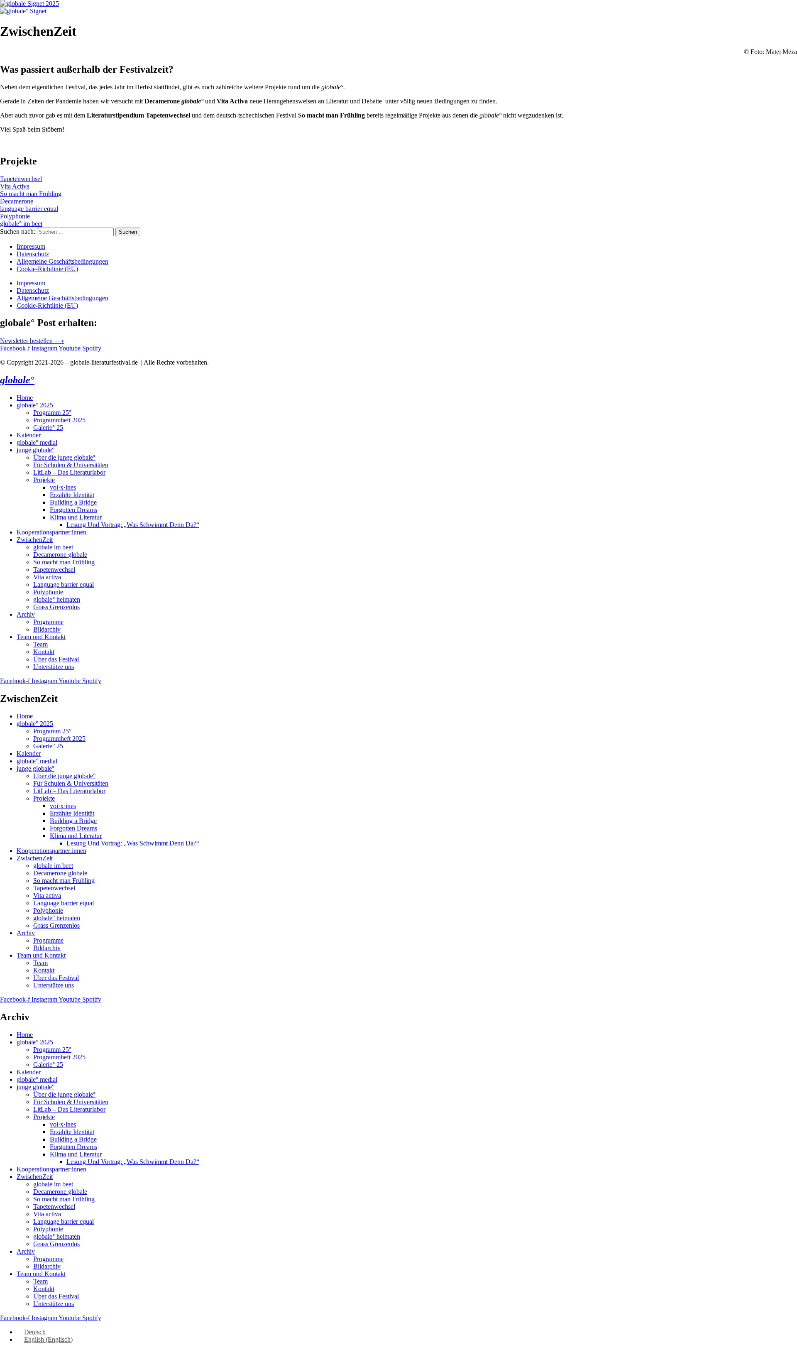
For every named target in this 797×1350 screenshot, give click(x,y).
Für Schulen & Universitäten (70, 464)
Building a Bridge (73, 502)
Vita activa (47, 577)
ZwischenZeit (35, 539)
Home (25, 397)
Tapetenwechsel (54, 569)
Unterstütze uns (53, 666)
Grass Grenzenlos (56, 606)
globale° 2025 (35, 405)
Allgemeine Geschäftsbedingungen (62, 261)
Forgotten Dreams (73, 509)
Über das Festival (56, 659)
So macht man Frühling (64, 562)
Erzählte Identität (72, 494)
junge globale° (35, 449)
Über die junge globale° (64, 457)
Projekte (44, 479)
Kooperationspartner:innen (51, 532)
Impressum (31, 246)
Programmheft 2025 (59, 420)
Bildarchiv (47, 629)
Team (40, 644)
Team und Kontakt (41, 636)
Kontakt (43, 651)
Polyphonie (48, 591)
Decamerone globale (60, 554)
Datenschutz (33, 253)
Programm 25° (52, 412)
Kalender (29, 435)
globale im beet (53, 547)
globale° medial (37, 442)
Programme (48, 621)
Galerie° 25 (48, 427)
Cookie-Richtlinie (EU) (47, 268)
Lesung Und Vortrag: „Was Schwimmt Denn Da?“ (132, 524)
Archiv (26, 614)
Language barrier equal (63, 584)
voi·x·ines (63, 487)
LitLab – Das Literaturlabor (69, 472)
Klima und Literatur (76, 517)
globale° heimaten (56, 599)
